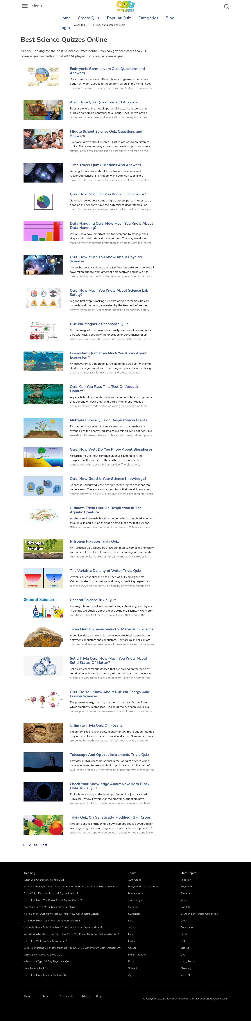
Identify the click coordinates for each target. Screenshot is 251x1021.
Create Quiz (89, 18)
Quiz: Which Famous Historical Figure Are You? (51, 893)
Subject (132, 968)
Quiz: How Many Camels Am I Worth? (45, 975)
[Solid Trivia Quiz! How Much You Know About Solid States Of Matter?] (43, 666)
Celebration (187, 927)
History (132, 941)
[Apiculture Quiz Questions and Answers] (43, 110)
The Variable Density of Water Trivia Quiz (105, 570)
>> (36, 844)
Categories (148, 18)
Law (130, 920)
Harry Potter (188, 961)
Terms (46, 996)
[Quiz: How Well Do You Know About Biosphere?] (43, 457)
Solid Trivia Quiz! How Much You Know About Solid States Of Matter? (108, 660)
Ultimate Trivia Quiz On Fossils (96, 725)
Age (130, 975)
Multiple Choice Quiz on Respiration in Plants (108, 420)
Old (183, 941)
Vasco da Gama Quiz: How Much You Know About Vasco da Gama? (63, 927)
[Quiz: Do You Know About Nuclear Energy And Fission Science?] (43, 699)
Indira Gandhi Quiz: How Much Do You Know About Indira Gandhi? (62, 914)
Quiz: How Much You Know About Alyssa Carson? (53, 900)
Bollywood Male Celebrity (143, 886)
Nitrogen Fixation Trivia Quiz (94, 541)
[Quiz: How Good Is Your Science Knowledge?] (43, 486)
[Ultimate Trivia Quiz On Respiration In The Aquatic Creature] (43, 515)
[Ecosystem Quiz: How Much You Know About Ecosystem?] (43, 360)
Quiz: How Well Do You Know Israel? (45, 941)
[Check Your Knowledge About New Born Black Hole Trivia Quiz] (43, 791)
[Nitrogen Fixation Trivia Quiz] (43, 549)
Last (44, 844)
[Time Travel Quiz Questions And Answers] (43, 172)
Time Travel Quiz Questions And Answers (105, 164)
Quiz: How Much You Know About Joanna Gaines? (53, 920)
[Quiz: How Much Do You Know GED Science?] (43, 202)
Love (183, 920)
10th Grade (134, 880)
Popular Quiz (119, 18)
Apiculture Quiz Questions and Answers (104, 102)
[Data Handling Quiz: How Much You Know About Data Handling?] (43, 231)
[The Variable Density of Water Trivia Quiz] (43, 578)
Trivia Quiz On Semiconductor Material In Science (111, 629)
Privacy (86, 996)
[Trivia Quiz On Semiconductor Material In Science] (43, 636)
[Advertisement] (217, 40)
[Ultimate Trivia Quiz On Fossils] (43, 733)
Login (65, 28)
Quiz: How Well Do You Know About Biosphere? (111, 449)
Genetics (133, 907)
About (27, 996)
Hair (130, 934)
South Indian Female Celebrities (199, 914)
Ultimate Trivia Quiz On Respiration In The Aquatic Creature (106, 510)
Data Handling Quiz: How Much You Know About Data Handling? (111, 225)
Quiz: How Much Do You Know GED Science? (108, 194)
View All (186, 975)
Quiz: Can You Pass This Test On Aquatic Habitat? (104, 388)
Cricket (185, 948)
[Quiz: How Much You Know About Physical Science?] (43, 264)
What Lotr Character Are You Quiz (44, 880)
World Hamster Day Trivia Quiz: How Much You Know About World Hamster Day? (71, 934)
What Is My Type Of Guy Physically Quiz (47, 961)
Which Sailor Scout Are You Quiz (43, 954)
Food (131, 961)
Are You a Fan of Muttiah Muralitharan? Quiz (49, 907)
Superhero (134, 914)
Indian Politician (137, 954)
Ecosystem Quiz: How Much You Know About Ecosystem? (108, 355)
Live (183, 954)
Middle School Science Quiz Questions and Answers (106, 133)
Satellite (186, 907)
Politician (186, 880)
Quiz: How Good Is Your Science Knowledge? (108, 478)
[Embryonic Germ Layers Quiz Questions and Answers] (43, 76)
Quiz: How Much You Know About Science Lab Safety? (109, 292)
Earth (184, 934)
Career (132, 948)
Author (132, 927)
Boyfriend (186, 886)
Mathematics (135, 893)
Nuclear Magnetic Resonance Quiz (99, 323)
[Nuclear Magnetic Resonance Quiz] (43, 331)
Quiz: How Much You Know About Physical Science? (106, 259)
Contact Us (66, 996)
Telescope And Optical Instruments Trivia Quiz (109, 754)
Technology (135, 900)
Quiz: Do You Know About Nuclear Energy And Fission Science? (109, 694)
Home (65, 18)
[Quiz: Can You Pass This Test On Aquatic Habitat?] (43, 394)
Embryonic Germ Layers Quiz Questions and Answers (107, 70)
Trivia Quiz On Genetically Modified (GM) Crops (110, 817)
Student (185, 893)
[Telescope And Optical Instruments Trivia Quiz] (43, 762)
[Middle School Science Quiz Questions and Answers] (43, 139)
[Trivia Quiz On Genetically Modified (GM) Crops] (43, 825)
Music (184, 900)
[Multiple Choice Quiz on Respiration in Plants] (43, 427)
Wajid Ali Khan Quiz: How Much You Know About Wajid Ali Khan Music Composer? (71, 886)
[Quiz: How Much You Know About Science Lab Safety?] (43, 298)
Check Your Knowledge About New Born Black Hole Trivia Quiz (109, 786)
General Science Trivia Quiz (93, 599)
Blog (170, 18)
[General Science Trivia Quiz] (43, 607)
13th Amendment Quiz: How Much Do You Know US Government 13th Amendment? (72, 948)
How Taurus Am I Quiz (37, 968)
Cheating (186, 968)
